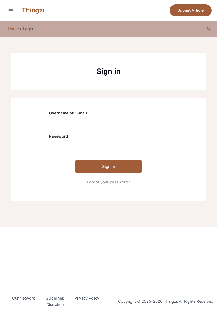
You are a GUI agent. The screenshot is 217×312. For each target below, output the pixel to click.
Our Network (23, 298)
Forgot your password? (108, 182)
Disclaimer (56, 304)
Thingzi (33, 10)
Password (58, 136)
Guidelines (55, 298)
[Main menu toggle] (10, 10)
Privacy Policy (87, 298)
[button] (191, 10)
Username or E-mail (68, 113)
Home (13, 28)
